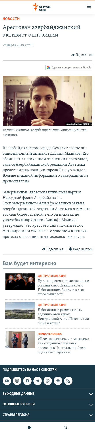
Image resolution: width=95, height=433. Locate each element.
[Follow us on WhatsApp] (48, 381)
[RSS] (68, 381)
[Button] (82, 55)
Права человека (50, 334)
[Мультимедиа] (29, 427)
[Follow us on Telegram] (37, 381)
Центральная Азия (52, 276)
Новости (11, 19)
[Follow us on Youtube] (7, 381)
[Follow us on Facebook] (27, 381)
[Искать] (65, 427)
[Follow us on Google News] (58, 381)
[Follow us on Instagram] (17, 381)
